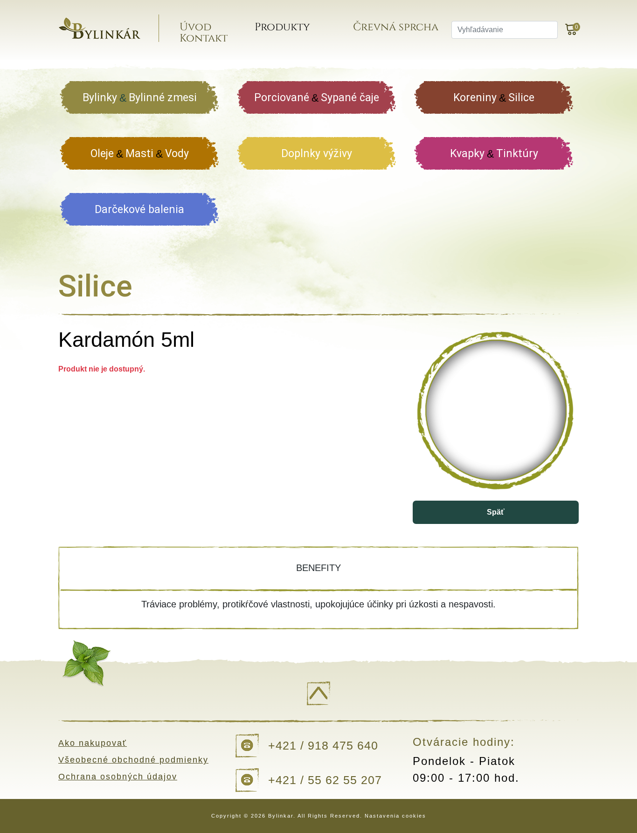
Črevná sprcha (395, 27)
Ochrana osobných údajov (117, 776)
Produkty (282, 27)
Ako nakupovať (92, 743)
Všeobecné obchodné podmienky (133, 759)
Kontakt (204, 38)
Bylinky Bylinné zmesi (140, 97)
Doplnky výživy (316, 153)
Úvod (195, 27)
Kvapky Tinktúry (494, 153)
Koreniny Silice (493, 97)
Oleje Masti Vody (139, 153)
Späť (496, 512)
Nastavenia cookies (395, 816)
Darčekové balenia (139, 209)
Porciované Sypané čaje (316, 97)
